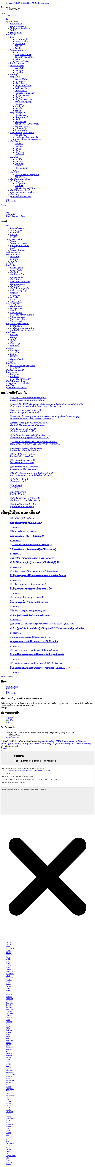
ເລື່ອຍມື (17, 119)
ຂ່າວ (7, 199)
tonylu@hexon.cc (12, 15)
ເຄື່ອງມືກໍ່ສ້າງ (15, 157)
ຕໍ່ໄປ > (5, 676)
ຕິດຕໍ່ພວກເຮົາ (11, 201)
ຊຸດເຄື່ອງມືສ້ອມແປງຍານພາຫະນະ (28, 139)
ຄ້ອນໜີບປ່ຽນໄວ (21, 79)
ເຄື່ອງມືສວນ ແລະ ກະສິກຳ (20, 179)
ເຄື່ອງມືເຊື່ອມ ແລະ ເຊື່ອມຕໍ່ (20, 190)
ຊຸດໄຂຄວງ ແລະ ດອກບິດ (24, 57)
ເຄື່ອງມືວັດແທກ (20, 115)
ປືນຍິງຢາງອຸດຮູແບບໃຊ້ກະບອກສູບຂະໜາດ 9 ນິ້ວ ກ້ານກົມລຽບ (38, 575)
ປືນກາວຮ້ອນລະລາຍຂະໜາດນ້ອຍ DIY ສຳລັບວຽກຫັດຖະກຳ (37, 654)
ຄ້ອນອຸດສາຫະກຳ (21, 39)
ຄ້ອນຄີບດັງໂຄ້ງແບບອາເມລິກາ (21, 456)
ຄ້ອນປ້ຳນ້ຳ (19, 144)
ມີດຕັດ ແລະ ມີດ (16, 302)
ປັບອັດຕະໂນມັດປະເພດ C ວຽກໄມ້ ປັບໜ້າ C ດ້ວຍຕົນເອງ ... (32, 419)
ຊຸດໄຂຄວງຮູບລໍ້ (87, 744)
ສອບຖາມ (4, 708)
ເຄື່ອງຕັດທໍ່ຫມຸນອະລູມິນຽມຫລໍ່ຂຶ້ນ (23, 431)
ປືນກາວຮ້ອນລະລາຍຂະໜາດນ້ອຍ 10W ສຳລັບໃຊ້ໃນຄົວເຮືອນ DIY (40, 668)
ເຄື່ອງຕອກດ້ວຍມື (21, 168)
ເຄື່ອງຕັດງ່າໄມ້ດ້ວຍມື (18, 482)
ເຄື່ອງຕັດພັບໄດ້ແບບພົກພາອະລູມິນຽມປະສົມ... (27, 425)
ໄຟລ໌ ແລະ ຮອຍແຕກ (22, 126)
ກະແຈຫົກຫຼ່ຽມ (21, 135)
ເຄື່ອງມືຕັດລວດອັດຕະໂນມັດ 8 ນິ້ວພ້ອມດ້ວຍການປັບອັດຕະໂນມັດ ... (35, 444)
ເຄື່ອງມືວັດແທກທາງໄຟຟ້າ (24, 100)
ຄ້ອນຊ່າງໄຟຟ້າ (20, 81)
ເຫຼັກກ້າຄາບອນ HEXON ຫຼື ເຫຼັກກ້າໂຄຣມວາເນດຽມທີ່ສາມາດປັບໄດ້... (36, 406)
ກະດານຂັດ (19, 161)
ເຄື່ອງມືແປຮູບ (20, 153)
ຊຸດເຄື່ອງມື (14, 75)
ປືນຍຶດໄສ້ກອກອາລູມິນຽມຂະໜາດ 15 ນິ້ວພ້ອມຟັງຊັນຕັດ (35, 562)
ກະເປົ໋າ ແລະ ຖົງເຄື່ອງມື (23, 102)
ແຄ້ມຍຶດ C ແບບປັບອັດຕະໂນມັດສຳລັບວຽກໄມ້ (27, 400)
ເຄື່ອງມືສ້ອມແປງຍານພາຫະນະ (22, 133)
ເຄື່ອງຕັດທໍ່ (18, 146)
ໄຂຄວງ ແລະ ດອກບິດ (18, 50)
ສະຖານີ (18, 111)
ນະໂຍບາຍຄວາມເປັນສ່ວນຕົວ (75, 741)
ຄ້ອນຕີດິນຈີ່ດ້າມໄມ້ (17, 494)
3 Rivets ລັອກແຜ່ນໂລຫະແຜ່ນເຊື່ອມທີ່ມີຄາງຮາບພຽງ (33, 549)
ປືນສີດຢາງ (19, 164)
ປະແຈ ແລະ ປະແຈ (17, 66)
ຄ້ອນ (12, 37)
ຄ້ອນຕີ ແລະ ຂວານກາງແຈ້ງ (25, 188)
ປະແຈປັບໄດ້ (19, 68)
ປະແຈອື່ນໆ (19, 72)
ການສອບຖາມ (15, 527)
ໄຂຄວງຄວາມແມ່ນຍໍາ (23, 55)
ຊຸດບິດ (17, 59)
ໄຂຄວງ (17, 52)
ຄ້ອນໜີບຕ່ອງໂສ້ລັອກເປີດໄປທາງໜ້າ (26, 523)
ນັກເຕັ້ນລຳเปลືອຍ (21, 88)
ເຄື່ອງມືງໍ (18, 150)
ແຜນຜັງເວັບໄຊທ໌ (48, 741)
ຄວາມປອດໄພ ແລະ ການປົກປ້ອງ (22, 192)
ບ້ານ (7, 19)
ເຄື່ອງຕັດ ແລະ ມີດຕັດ (23, 86)
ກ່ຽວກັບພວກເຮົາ (12, 687)
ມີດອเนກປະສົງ (45, 744)
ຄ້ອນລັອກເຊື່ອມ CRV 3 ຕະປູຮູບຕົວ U (24, 469)
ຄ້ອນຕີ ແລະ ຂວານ (17, 64)
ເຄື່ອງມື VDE (20, 97)
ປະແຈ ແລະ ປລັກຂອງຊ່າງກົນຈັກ (27, 175)
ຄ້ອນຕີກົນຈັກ (20, 177)
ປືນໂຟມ (18, 166)
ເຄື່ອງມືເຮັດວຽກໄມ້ (17, 113)
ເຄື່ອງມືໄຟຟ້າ (15, 77)
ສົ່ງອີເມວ (4, 748)
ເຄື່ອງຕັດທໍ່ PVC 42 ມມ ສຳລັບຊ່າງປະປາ (25, 500)
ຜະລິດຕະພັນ (10, 35)
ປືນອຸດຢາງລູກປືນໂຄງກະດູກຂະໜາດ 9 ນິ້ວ (29, 602)
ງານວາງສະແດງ (16, 33)
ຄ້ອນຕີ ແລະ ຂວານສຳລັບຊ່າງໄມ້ (27, 124)
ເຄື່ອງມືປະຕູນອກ (16, 181)
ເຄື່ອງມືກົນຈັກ (15, 172)
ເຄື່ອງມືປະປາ (15, 142)
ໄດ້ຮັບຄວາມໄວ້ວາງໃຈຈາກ (20, 28)
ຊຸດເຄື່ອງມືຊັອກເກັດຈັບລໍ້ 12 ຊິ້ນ (22, 507)
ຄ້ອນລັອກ (18, 46)
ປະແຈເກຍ (19, 70)
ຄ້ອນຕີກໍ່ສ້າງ (19, 159)
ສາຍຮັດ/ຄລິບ (20, 106)
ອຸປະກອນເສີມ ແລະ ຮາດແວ (20, 197)
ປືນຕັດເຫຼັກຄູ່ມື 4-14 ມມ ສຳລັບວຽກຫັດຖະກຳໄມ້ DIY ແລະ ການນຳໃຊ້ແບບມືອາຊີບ (47, 628)
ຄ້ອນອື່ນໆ (18, 48)
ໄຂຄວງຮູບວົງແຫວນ (22, 61)
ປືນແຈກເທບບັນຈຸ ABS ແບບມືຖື (22, 463)
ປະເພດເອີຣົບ (20, 44)
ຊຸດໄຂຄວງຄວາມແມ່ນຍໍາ (29, 744)
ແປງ (16, 170)
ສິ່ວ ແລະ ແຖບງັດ (21, 130)
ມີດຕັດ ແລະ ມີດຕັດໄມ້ (23, 128)
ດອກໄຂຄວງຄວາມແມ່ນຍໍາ (70, 744)
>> (9, 676)
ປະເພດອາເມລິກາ (21, 41)
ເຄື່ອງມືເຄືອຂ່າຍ (21, 91)
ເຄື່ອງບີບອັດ (19, 83)
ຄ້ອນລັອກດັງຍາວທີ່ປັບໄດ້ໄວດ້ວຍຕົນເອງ (25, 450)
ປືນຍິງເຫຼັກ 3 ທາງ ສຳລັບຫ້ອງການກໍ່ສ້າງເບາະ (30, 615)
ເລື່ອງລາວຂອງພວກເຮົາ (19, 26)
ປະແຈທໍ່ (18, 148)
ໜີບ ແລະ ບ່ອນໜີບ (22, 117)
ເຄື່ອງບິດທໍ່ (18, 104)
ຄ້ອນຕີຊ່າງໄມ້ (15, 488)
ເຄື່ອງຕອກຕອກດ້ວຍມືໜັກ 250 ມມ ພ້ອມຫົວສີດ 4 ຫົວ (34, 641)
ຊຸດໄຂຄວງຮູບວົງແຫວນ (10, 744)
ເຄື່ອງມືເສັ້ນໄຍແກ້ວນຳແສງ (25, 93)
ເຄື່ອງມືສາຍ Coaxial (22, 95)
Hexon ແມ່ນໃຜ (16, 24)
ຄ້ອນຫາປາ (19, 186)
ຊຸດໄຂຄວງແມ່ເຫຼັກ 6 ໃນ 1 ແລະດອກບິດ (25, 412)
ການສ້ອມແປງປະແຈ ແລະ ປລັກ (26, 137)
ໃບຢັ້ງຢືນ (13, 30)
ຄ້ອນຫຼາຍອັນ (20, 183)
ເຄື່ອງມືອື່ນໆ (14, 195)
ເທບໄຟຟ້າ (18, 108)
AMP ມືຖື (59, 741)
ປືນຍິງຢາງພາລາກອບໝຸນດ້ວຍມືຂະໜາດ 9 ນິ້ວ (31, 589)
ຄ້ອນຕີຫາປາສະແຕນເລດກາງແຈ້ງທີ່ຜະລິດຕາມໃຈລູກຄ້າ (31, 475)
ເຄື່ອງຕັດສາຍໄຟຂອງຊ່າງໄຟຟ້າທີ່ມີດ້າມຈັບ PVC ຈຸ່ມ (29, 438)
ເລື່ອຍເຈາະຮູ (19, 155)
